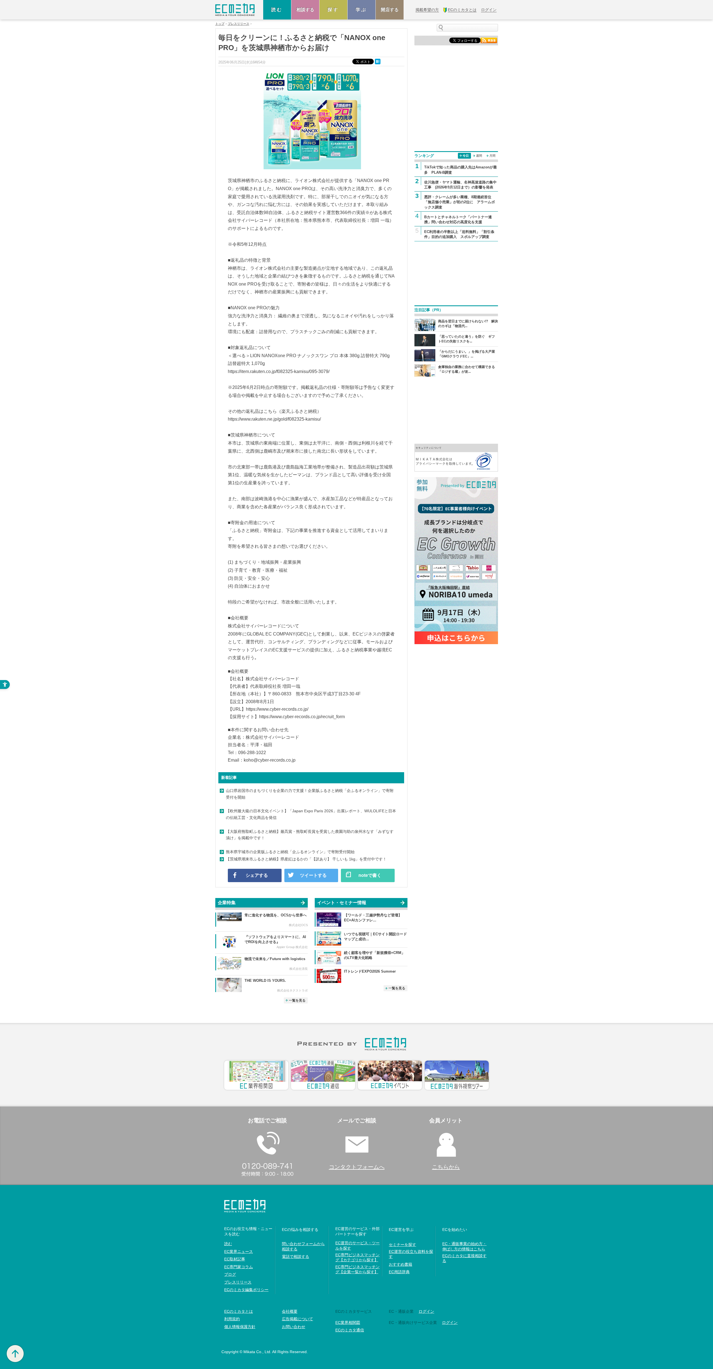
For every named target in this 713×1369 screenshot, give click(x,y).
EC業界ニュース (238, 1251)
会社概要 (289, 1311)
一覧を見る (297, 1000)
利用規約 (232, 1319)
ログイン (426, 1311)
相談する (305, 9)
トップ (219, 23)
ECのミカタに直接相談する (464, 1258)
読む (277, 9)
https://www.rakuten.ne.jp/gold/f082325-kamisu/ (274, 419)
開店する (390, 9)
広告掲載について (297, 1319)
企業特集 (227, 902)
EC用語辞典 (399, 1272)
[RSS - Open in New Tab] (488, 40)
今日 (466, 155)
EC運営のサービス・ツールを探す (357, 1245)
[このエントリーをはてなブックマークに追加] (378, 61)
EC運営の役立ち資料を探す (411, 1254)
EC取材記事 (234, 1259)
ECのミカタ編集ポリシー (246, 1289)
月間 (492, 155)
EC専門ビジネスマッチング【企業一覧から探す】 (357, 1269)
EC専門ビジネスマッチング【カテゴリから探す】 (357, 1257)
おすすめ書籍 (400, 1264)
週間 (479, 155)
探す (333, 9)
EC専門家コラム (238, 1267)
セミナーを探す (402, 1244)
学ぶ (361, 9)
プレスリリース (238, 23)
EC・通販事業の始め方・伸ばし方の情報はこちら (464, 1246)
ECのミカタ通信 (349, 1330)
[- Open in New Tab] (456, 457)
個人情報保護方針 (239, 1326)
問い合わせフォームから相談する (303, 1246)
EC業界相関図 (347, 1322)
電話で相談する (295, 1256)
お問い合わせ (293, 1326)
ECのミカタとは (238, 1311)
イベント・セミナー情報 (341, 902)
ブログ (230, 1274)
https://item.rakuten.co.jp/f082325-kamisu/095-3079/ (278, 371)
